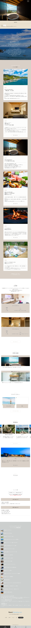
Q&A (16, 617)
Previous (0, 428)
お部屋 (6, 617)
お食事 (9, 617)
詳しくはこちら (15, 135)
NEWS (15, 22)
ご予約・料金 (21, 617)
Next (30, 428)
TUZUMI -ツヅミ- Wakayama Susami (15, 492)
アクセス (13, 617)
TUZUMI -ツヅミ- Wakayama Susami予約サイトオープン (8, 26)
